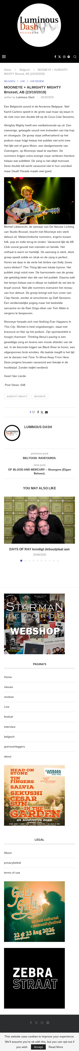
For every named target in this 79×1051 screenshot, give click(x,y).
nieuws (8, 687)
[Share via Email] (46, 412)
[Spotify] (68, 57)
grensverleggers (14, 746)
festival (8, 716)
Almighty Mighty (17, 396)
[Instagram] (64, 57)
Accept (38, 1047)
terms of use (12, 872)
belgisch (9, 736)
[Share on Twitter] (42, 412)
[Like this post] (33, 412)
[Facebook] (55, 57)
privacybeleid (12, 862)
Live (6, 706)
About (8, 852)
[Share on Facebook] (38, 412)
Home (7, 69)
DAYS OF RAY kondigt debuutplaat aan (39, 549)
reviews (9, 696)
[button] (7, 529)
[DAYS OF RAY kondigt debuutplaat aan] (39, 520)
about (7, 756)
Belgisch (25, 69)
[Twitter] (59, 57)
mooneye (40, 396)
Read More (56, 1047)
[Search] (75, 57)
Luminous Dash (25, 97)
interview (9, 726)
